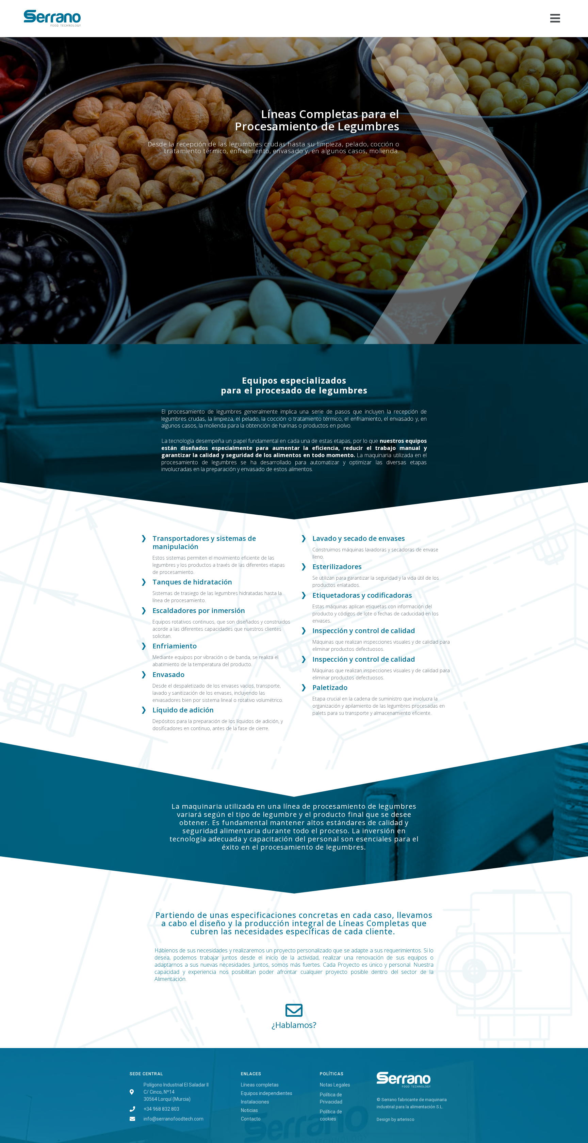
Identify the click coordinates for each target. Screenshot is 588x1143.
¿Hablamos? (294, 1024)
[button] (348, 18)
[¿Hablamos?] (294, 1010)
